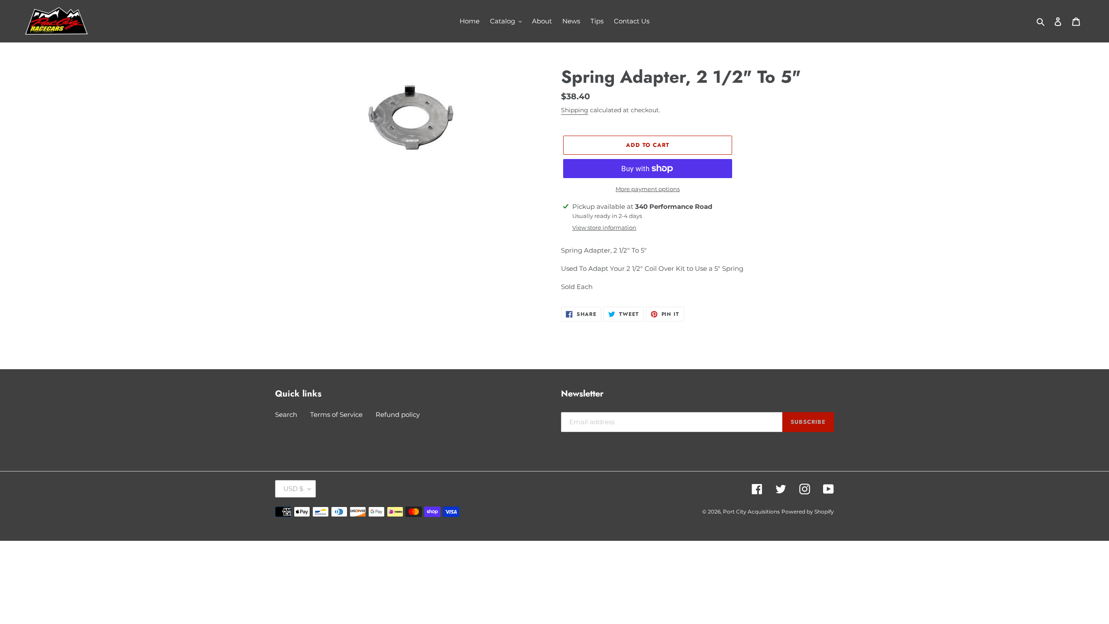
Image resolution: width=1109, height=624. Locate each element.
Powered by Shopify (807, 511)
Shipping (574, 110)
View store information (604, 227)
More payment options (648, 188)
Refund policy (398, 414)
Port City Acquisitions (751, 511)
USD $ (293, 488)
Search (286, 414)
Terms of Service (336, 414)
